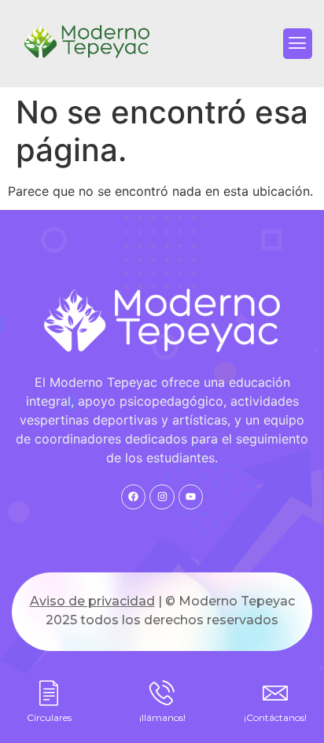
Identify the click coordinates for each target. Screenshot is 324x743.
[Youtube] (191, 496)
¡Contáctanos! (275, 717)
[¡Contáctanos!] (275, 692)
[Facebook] (133, 496)
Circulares (49, 717)
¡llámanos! (162, 717)
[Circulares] (48, 692)
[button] (297, 43)
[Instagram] (161, 496)
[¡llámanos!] (162, 692)
